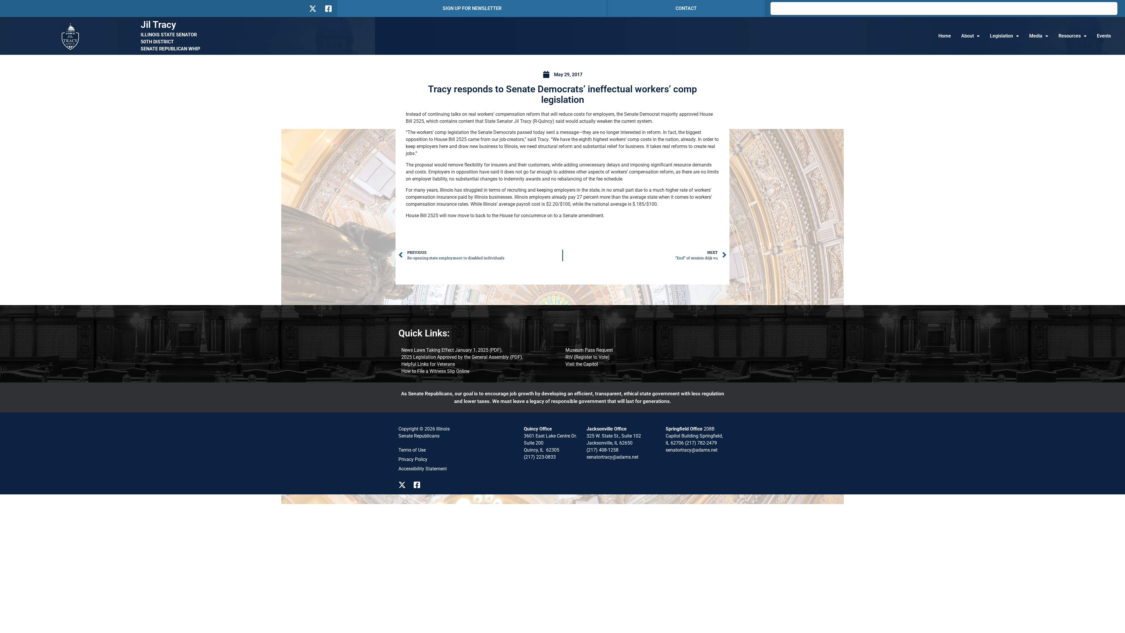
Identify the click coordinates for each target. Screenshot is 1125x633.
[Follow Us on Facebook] (328, 8)
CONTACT (686, 8)
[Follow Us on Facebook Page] (419, 485)
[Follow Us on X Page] (403, 485)
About (967, 36)
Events (1104, 36)
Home (944, 36)
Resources (1069, 36)
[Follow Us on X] (312, 8)
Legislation (1001, 36)
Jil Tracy (158, 24)
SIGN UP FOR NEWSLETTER (472, 8)
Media (1035, 36)
